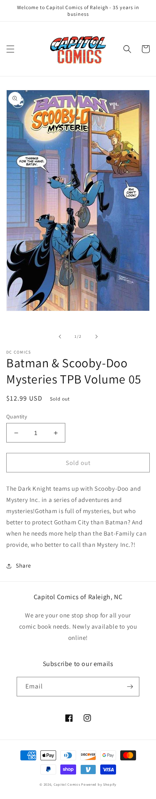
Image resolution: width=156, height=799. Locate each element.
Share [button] (23, 565)
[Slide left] (60, 336)
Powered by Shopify (98, 784)
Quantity (16, 416)
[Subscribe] (130, 686)
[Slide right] (96, 336)
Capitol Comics (67, 784)
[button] (10, 49)
